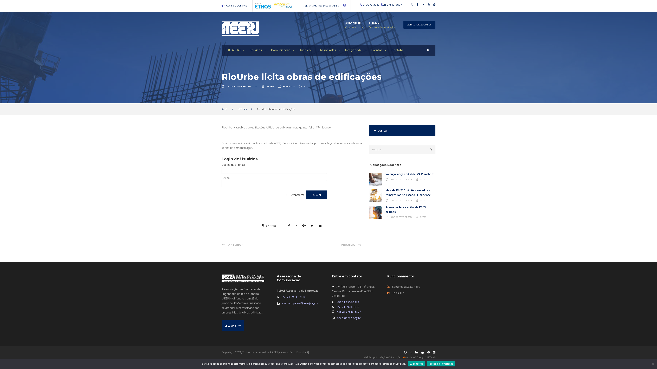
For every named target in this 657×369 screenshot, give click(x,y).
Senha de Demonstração (382, 27)
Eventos (376, 50)
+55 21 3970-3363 (348, 302)
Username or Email (233, 164)
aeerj (270, 86)
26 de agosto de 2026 (401, 217)
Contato (397, 50)
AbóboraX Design (415, 357)
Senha (226, 178)
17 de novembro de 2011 (242, 86)
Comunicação (281, 50)
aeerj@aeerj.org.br (349, 318)
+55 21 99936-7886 (293, 297)
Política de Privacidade (441, 363)
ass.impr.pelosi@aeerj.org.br (300, 303)
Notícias (289, 86)
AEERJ (236, 50)
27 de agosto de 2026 (401, 200)
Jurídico (305, 50)
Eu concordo (416, 363)
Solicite (374, 23)
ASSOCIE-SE (352, 23)
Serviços (256, 50)
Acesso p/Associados (419, 24)
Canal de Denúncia (236, 5)
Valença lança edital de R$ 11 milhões (410, 174)
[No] (652, 364)
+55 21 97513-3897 (349, 311)
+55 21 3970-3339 (348, 307)
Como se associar (354, 27)
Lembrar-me (297, 195)
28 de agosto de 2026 (401, 179)
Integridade (353, 50)
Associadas (328, 50)
